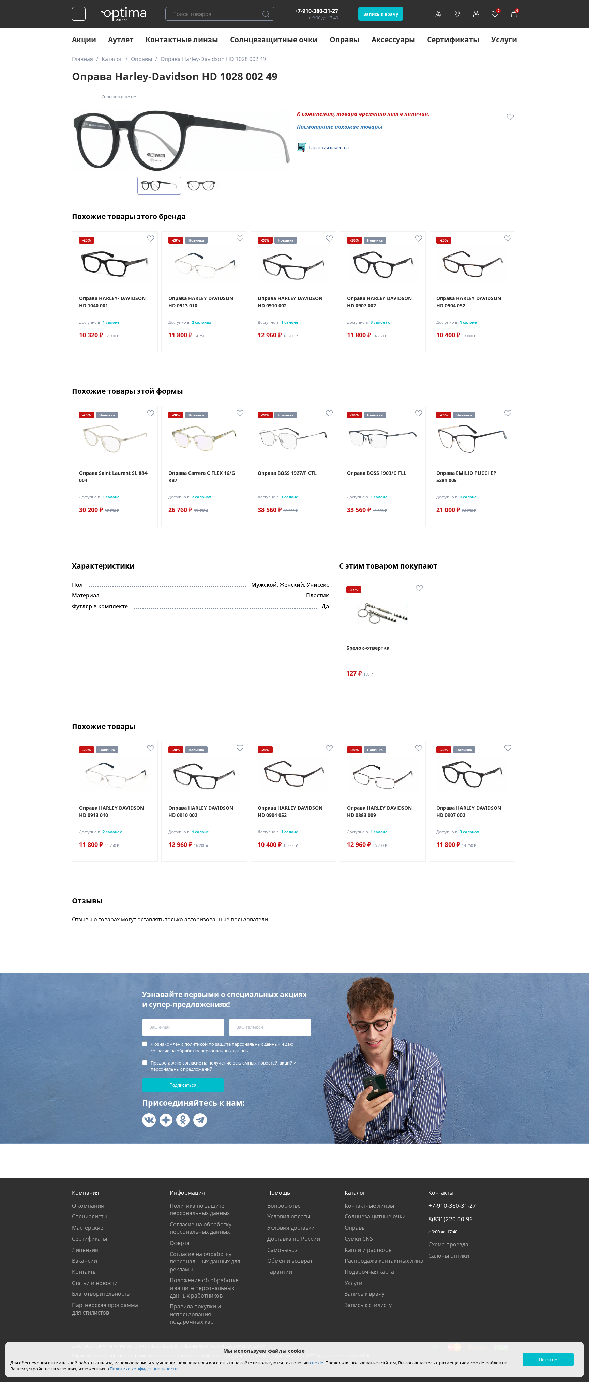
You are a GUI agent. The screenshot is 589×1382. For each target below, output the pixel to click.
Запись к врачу (380, 14)
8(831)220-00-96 (450, 1219)
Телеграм (200, 1120)
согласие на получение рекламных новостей (229, 1063)
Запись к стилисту (368, 1305)
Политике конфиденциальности (144, 1369)
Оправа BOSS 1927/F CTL (287, 473)
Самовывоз (282, 1250)
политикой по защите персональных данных (232, 1044)
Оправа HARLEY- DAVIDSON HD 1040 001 (112, 302)
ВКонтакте (149, 1120)
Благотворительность (101, 1294)
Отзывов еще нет (120, 97)
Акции (84, 39)
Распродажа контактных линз (384, 1260)
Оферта (180, 1243)
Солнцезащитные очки (274, 39)
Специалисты (89, 1216)
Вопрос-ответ (285, 1205)
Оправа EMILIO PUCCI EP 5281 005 (466, 476)
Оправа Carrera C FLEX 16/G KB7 (201, 476)
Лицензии (85, 1250)
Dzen (166, 1120)
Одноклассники (183, 1120)
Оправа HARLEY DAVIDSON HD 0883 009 (379, 811)
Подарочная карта (369, 1271)
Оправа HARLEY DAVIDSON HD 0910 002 (290, 302)
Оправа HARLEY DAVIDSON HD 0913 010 (200, 302)
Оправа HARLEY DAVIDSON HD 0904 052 (468, 302)
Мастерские (87, 1227)
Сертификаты (453, 39)
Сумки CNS (359, 1238)
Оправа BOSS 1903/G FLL (376, 473)
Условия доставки (291, 1227)
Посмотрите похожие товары (339, 126)
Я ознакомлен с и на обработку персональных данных (222, 1047)
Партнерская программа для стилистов (105, 1308)
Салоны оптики (448, 1255)
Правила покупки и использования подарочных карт (195, 1314)
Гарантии (279, 1271)
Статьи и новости (95, 1283)
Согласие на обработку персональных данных (200, 1228)
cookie (316, 1363)
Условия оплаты (288, 1216)
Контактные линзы (182, 39)
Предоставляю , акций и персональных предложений (223, 1066)
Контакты (84, 1271)
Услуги (504, 39)
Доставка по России (293, 1238)
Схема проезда (448, 1244)
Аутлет (121, 39)
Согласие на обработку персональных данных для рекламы (205, 1261)
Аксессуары (393, 39)
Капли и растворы (369, 1250)
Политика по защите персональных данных (200, 1209)
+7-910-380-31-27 (316, 11)
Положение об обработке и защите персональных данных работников (204, 1287)
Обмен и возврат (290, 1260)
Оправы (345, 39)
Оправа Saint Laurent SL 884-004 (114, 476)
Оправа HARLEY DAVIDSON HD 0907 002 (379, 302)
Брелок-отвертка (367, 648)
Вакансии (84, 1260)
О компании (88, 1205)
